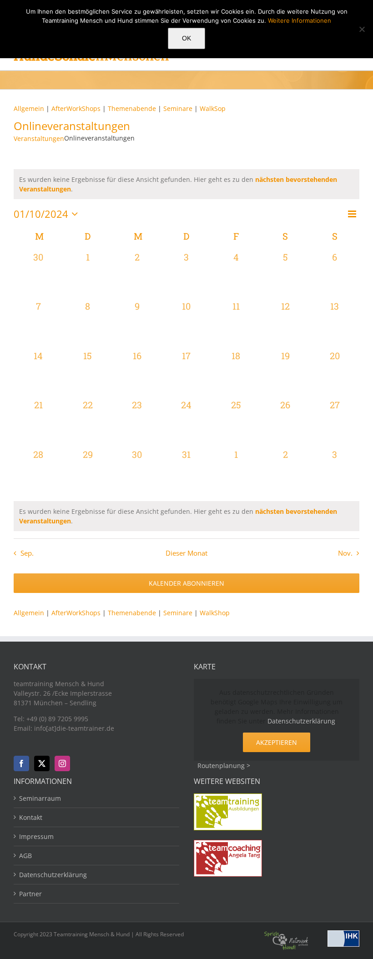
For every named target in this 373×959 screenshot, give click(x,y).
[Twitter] (42, 763)
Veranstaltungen (39, 138)
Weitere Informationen (299, 20)
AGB (25, 855)
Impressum (36, 836)
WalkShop (215, 612)
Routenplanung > (223, 765)
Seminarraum (40, 798)
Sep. (27, 553)
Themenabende (132, 108)
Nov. (345, 553)
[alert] (186, 516)
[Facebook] (21, 763)
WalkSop (213, 108)
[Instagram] (62, 763)
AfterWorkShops (76, 108)
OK (186, 38)
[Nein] (361, 29)
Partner (30, 893)
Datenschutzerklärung (301, 721)
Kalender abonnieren (186, 583)
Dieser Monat (186, 553)
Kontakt (30, 817)
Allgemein (29, 108)
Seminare (178, 108)
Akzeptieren (276, 742)
